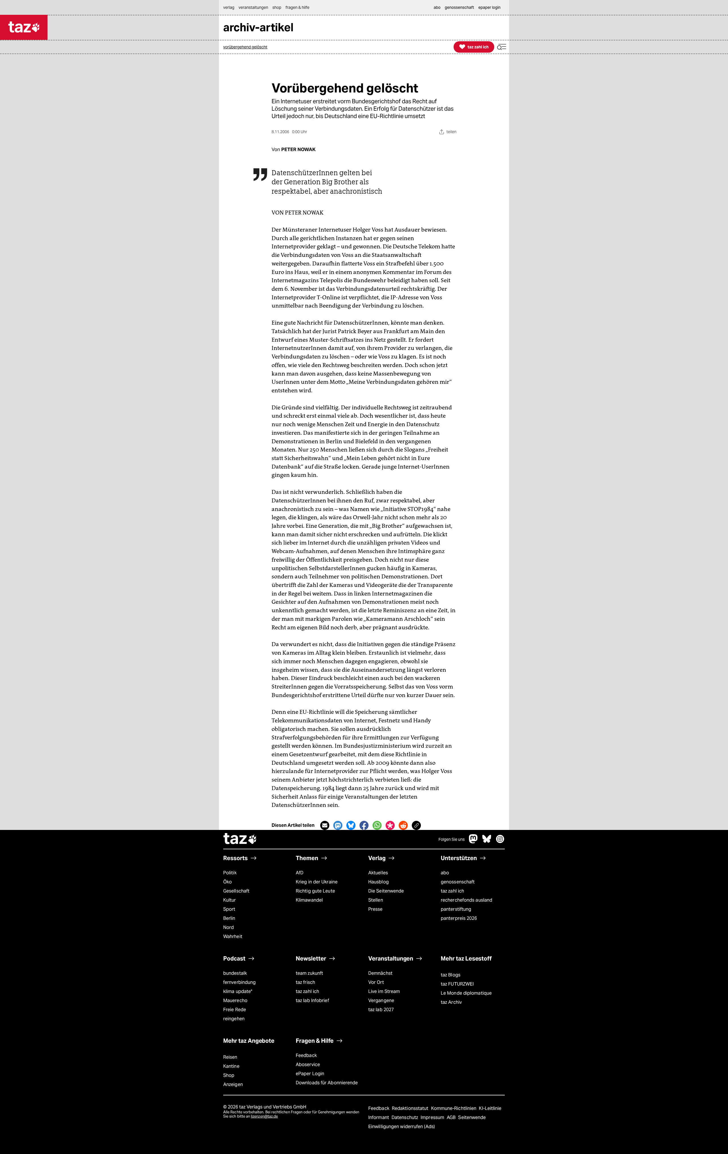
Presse (375, 909)
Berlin (229, 918)
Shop (228, 1075)
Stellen (375, 900)
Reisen (230, 1057)
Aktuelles (378, 873)
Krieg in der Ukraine (317, 882)
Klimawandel (309, 900)
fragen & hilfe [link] (297, 7)
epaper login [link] (489, 7)
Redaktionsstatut (411, 1108)
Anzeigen (233, 1084)
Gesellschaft (236, 891)
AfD (299, 873)
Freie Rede (234, 1010)
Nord (228, 927)
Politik (230, 873)
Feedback (306, 1055)
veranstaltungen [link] (253, 7)
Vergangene (381, 1000)
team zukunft (309, 973)
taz (240, 839)
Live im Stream (384, 991)
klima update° (237, 991)
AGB (452, 1117)
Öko (227, 882)
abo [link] (437, 7)
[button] (501, 47)
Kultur (229, 900)
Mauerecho (235, 1000)
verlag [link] (228, 7)
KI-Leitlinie (490, 1108)
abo (445, 873)
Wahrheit (232, 936)
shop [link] (276, 7)
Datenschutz (405, 1117)
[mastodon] (473, 841)
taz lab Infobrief (312, 1000)
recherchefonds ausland (466, 900)
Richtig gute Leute (315, 891)
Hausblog (378, 882)
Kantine (231, 1066)
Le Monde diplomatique (466, 993)
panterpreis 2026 (459, 918)
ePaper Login (310, 1074)
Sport (229, 909)
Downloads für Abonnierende (327, 1083)
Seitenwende (472, 1117)
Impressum (433, 1117)
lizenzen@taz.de (264, 1116)
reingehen (234, 1019)
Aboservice (308, 1065)
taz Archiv (451, 1002)
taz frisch (305, 982)
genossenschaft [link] (459, 7)
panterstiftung (456, 909)
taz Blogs (450, 975)
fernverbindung (239, 982)
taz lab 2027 (381, 1010)
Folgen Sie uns (452, 839)
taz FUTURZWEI (457, 984)
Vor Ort (376, 982)
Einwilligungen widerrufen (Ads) (401, 1127)
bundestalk (235, 973)
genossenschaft (458, 882)
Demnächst (380, 973)
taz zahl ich (452, 891)
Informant (379, 1117)
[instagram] (500, 841)
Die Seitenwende (386, 891)
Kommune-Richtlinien (454, 1108)
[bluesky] (486, 841)
